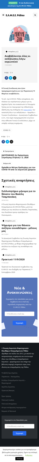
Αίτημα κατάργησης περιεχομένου (14, 407)
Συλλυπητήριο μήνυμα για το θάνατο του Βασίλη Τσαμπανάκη (19, 194)
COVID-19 (6, 130)
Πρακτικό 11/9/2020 (13, 259)
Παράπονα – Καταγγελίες (11, 377)
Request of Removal (9, 411)
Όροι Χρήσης (6, 396)
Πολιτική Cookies (8, 400)
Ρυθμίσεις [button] (28, 455)
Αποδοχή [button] (19, 459)
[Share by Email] (14, 78)
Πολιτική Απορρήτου (9, 404)
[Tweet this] (10, 78)
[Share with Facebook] (6, 78)
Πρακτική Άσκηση (8, 390)
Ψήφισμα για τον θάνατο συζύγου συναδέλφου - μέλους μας (19, 228)
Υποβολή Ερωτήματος (9, 373)
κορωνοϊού (28, 110)
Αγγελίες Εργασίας (8, 387)
